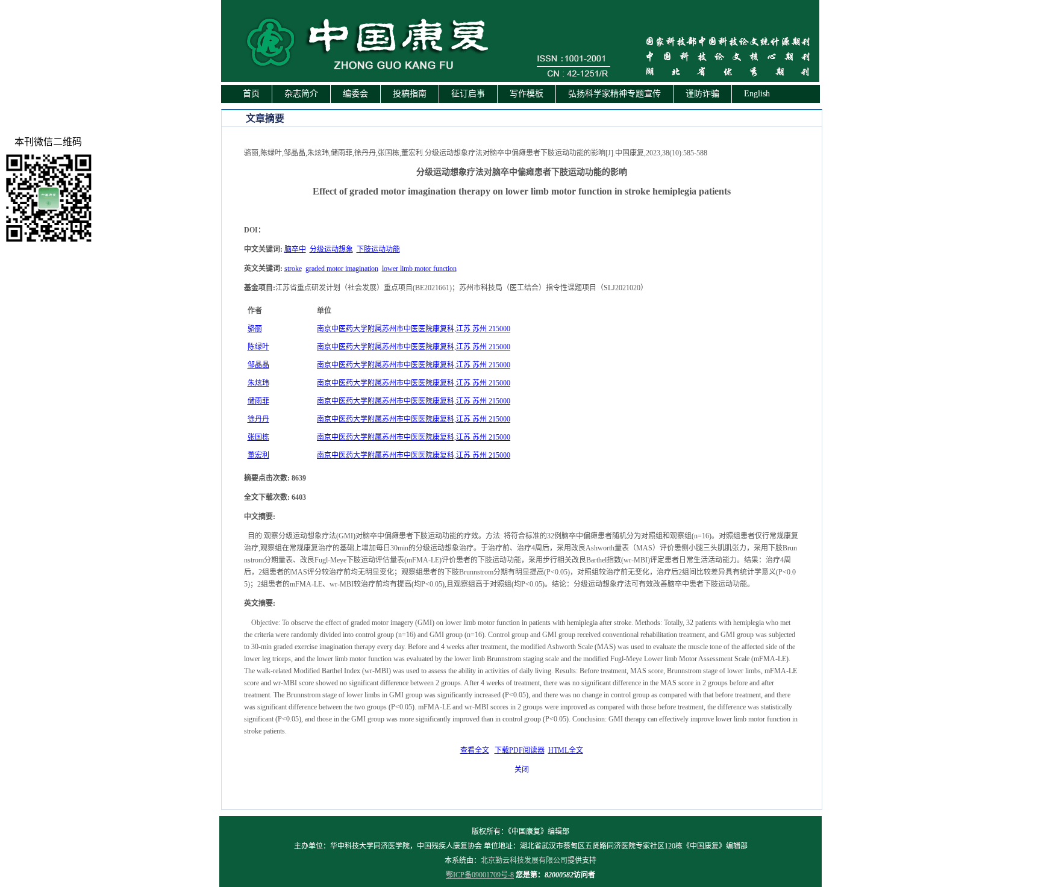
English (757, 93)
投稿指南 (410, 93)
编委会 (355, 93)
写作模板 (526, 93)
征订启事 (468, 93)
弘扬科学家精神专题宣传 (614, 93)
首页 (251, 93)
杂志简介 (301, 93)
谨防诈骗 (702, 93)
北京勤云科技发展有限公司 (524, 860)
